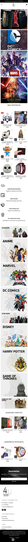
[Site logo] (14, 4)
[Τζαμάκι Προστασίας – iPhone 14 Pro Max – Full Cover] (7, 422)
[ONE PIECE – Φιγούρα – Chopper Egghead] (7, 151)
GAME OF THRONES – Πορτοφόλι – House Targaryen (21, 159)
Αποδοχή (11, 537)
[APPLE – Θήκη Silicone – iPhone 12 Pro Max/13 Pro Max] (20, 117)
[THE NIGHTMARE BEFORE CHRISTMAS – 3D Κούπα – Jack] (7, 134)
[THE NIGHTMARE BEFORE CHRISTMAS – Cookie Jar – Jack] (7, 168)
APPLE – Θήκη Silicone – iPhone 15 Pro (20, 430)
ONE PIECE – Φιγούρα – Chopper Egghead (7, 159)
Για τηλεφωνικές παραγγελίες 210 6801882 (14, 1)
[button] (2, 122)
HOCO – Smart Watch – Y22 (20, 458)
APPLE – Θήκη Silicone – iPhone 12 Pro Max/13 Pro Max (21, 125)
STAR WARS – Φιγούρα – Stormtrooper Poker (7, 125)
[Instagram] (5, 510)
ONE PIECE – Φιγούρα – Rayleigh (20, 141)
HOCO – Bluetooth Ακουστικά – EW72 (7, 459)
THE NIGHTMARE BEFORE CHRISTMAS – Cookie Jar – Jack (7, 176)
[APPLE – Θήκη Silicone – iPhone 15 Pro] (20, 422)
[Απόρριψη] (13, 539)
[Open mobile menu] (1, 5)
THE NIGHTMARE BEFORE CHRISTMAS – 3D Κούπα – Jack (7, 142)
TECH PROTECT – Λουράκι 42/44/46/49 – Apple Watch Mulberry (20, 176)
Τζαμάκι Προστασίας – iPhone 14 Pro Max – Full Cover (7, 430)
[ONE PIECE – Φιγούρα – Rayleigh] (20, 134)
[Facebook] (3, 510)
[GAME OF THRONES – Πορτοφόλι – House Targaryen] (20, 151)
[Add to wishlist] (12, 113)
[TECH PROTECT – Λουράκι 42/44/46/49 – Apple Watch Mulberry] (20, 168)
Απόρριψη (17, 537)
